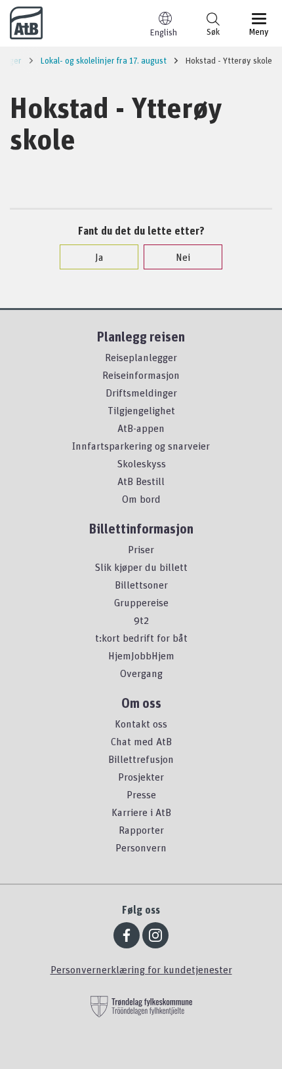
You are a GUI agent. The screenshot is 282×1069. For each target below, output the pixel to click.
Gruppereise (141, 602)
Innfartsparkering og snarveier (141, 445)
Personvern (141, 847)
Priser (141, 549)
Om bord (141, 498)
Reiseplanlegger (141, 357)
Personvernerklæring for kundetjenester (141, 969)
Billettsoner (141, 584)
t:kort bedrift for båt (141, 637)
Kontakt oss (141, 723)
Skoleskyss (141, 463)
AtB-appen (141, 428)
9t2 (141, 620)
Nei (183, 256)
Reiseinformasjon (141, 374)
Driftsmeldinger (141, 392)
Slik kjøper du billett (141, 566)
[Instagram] (155, 935)
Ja (99, 256)
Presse (141, 794)
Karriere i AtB (141, 812)
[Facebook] (126, 935)
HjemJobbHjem (141, 655)
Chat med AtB (141, 741)
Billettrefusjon (141, 759)
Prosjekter (141, 776)
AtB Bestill (141, 481)
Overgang (141, 673)
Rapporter (141, 829)
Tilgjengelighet (141, 410)
